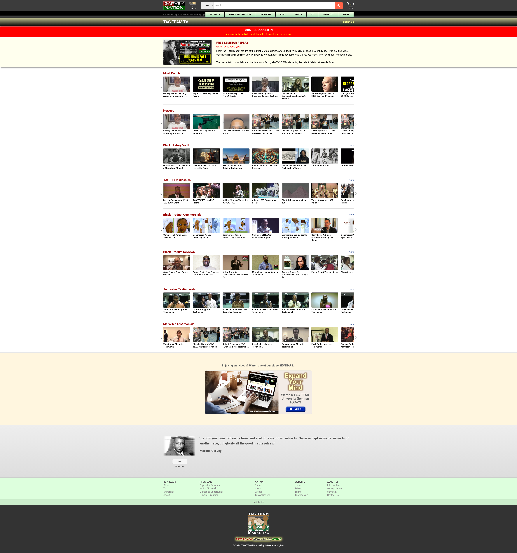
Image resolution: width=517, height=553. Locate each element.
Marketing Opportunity (211, 491)
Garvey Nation (334, 488)
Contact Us (333, 495)
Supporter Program (210, 485)
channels (348, 21)
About (346, 14)
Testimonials (301, 495)
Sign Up (192, 9)
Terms (298, 491)
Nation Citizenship (209, 488)
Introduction (333, 485)
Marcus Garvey (210, 451)
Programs (266, 14)
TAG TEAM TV (175, 22)
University (328, 14)
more (351, 145)
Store (166, 485)
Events (298, 14)
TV (312, 14)
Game (258, 485)
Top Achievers (262, 495)
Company (332, 491)
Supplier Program (209, 495)
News (282, 14)
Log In (193, 3)
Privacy (299, 488)
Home (298, 485)
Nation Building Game (240, 14)
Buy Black (215, 14)
